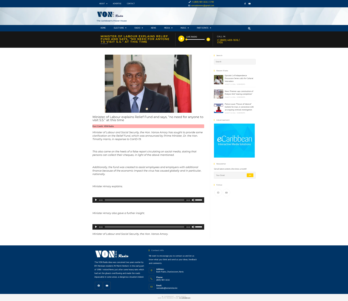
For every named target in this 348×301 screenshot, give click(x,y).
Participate (203, 28)
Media (167, 28)
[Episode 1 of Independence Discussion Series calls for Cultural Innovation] (218, 79)
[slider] (199, 199)
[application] (148, 200)
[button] (249, 28)
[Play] (96, 200)
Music (183, 28)
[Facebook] (245, 4)
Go (250, 175)
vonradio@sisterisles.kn (166, 288)
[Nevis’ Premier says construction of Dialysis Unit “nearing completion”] (218, 94)
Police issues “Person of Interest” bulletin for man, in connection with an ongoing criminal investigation (239, 107)
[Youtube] (249, 4)
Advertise (117, 3)
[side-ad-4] (234, 140)
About (102, 3)
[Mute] (193, 200)
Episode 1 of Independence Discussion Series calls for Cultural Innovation (239, 78)
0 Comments (241, 84)
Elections (119, 28)
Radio (137, 28)
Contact (131, 3)
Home (103, 28)
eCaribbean (184, 298)
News (153, 28)
